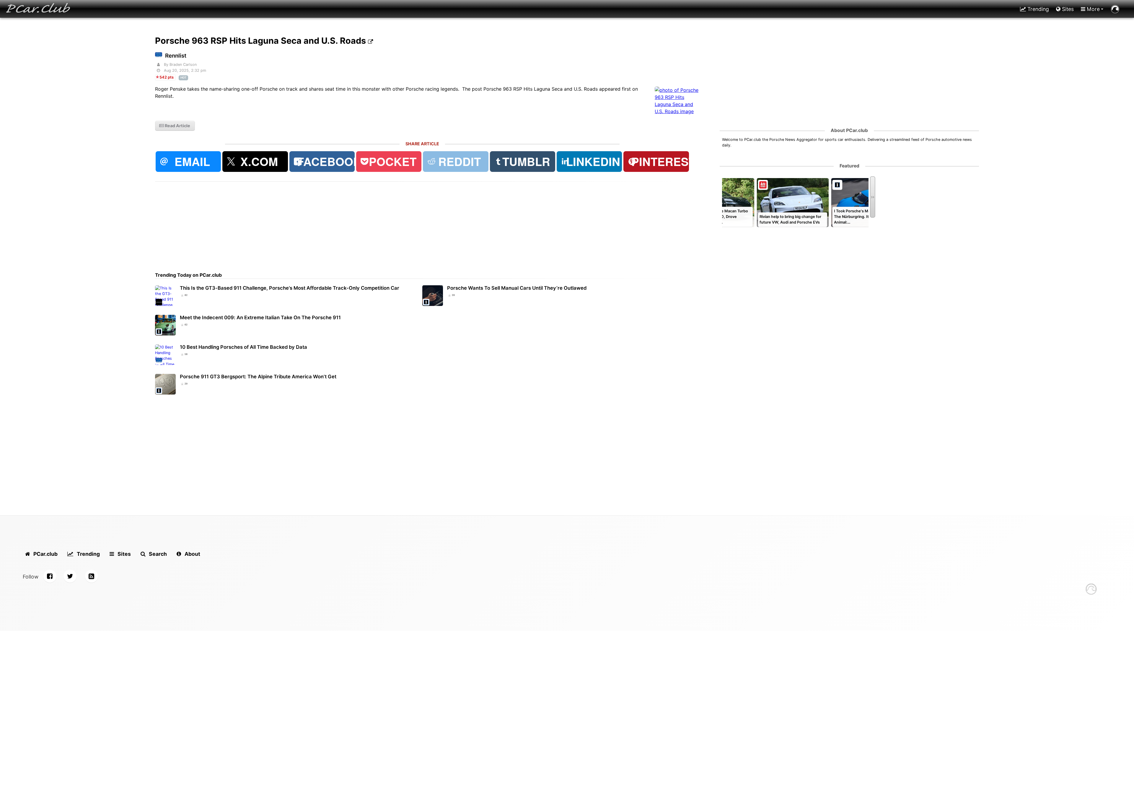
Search (157, 554)
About (191, 554)
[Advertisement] (332, 223)
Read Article (177, 125)
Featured (849, 166)
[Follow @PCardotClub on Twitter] (69, 576)
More (1092, 9)
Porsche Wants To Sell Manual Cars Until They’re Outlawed (516, 288)
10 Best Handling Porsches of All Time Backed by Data (243, 347)
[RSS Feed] (91, 576)
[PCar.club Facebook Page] (49, 576)
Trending (1037, 9)
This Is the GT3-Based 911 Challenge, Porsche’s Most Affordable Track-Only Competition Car (289, 288)
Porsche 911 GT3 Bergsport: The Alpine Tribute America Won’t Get (258, 376)
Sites (1067, 9)
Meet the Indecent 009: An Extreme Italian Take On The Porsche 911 (260, 317)
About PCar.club (849, 130)
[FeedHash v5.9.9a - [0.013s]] (1091, 590)
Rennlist (175, 55)
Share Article (422, 143)
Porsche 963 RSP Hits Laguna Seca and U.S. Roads (261, 40)
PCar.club (45, 554)
